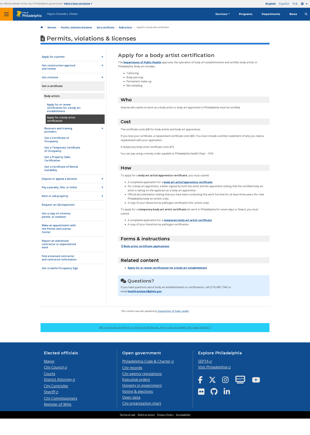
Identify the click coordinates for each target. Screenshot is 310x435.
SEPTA (203, 361)
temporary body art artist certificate (188, 220)
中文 (295, 3)
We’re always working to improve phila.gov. (155, 327)
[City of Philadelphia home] (30, 14)
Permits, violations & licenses (76, 27)
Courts (49, 373)
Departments (271, 14)
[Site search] (306, 14)
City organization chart (141, 403)
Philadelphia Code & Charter (146, 361)
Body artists (125, 27)
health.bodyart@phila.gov (145, 291)
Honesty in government (142, 385)
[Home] (42, 27)
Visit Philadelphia (212, 366)
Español (284, 3)
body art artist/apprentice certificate (188, 182)
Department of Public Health (142, 62)
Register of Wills (57, 404)
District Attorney (58, 379)
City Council (54, 367)
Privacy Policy (165, 414)
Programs (245, 14)
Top (301, 411)
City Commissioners (60, 398)
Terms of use (127, 414)
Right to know (146, 414)
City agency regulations (142, 373)
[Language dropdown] (305, 3)
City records (132, 367)
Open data (131, 397)
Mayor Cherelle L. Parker (62, 13)
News (293, 14)
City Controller (56, 385)
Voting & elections (137, 391)
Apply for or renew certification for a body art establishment (167, 268)
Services (221, 14)
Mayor (49, 361)
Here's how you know (77, 3)
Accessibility (183, 414)
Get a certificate (105, 27)
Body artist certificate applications (146, 246)
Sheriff (49, 391)
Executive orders (136, 379)
